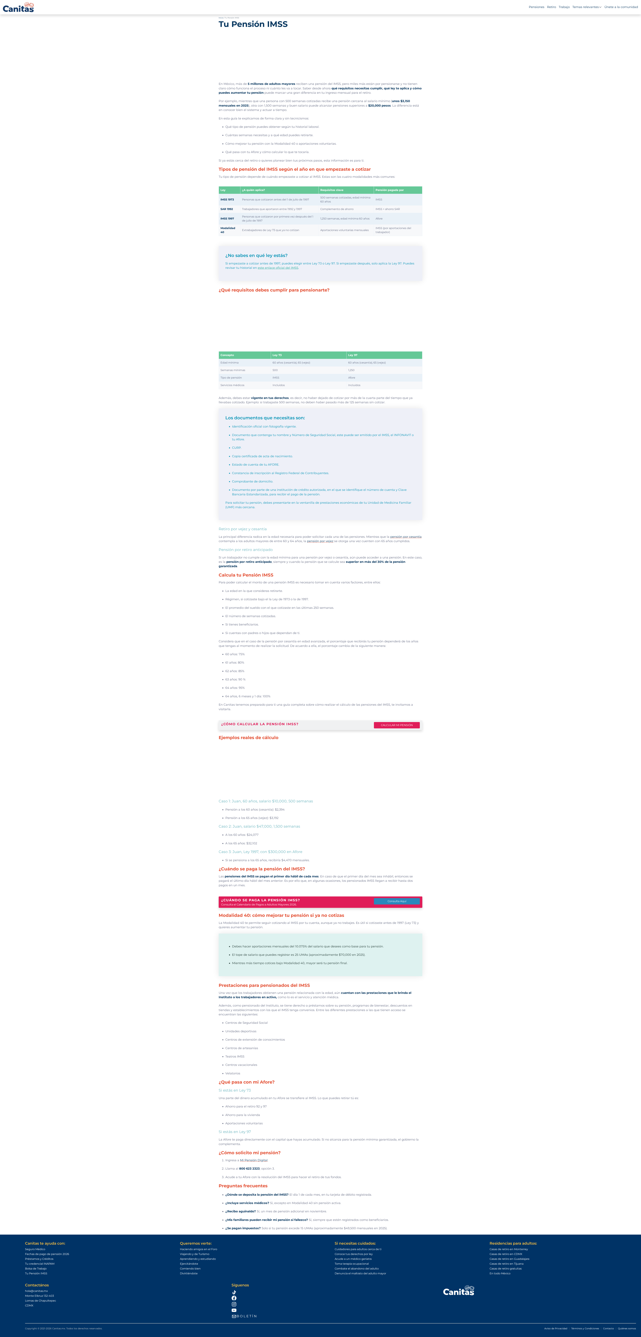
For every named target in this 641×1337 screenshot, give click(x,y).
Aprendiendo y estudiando (198, 1258)
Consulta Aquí (397, 901)
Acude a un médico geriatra (353, 1258)
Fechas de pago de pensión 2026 (47, 1254)
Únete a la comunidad (621, 7)
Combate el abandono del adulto (357, 1268)
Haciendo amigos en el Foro (198, 1249)
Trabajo (564, 7)
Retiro (551, 7)
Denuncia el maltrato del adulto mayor (360, 1273)
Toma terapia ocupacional (352, 1263)
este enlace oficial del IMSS (278, 267)
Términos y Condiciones (585, 1328)
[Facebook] (333, 1298)
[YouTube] (333, 1310)
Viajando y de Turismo (194, 1254)
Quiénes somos (627, 1328)
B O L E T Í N (247, 1316)
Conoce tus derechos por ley (354, 1254)
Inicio (221, 18)
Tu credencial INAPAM (39, 1263)
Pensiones (536, 7)
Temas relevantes (585, 7)
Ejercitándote (189, 1263)
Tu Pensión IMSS (36, 1273)
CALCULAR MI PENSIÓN (397, 725)
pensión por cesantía (406, 536)
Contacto (608, 1328)
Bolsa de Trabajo (36, 1268)
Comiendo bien (190, 1268)
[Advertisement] (320, 53)
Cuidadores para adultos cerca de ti (358, 1249)
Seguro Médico (35, 1249)
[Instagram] (333, 1304)
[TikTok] (333, 1291)
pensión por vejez (320, 541)
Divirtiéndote (189, 1273)
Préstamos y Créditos (39, 1258)
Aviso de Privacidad (555, 1328)
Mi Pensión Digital (254, 1160)
